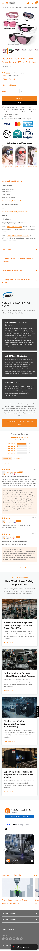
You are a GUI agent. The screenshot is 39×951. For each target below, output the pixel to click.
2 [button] (17, 567)
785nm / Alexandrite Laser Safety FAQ (18, 235)
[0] (35, 3)
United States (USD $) (8, 929)
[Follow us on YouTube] (14, 938)
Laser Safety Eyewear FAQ (14, 227)
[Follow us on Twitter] (6, 938)
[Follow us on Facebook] (3, 938)
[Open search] (28, 3)
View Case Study (9, 643)
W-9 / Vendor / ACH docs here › (32, 109)
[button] (6, 73)
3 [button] (20, 567)
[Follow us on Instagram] (10, 938)
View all (34, 875)
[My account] (32, 3)
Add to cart (19, 98)
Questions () (18, 459)
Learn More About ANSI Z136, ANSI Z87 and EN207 (19, 422)
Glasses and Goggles (8, 7)
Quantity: (4, 91)
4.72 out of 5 (24, 438)
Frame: (10, 75)
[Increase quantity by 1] (22, 91)
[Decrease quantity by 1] (11, 91)
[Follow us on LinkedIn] (21, 938)
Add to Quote (19, 103)
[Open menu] (3, 3)
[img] (6, 469)
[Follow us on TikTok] (17, 938)
